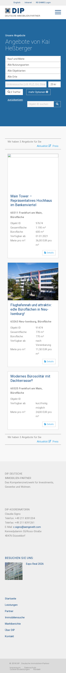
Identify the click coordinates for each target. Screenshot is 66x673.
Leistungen (11, 604)
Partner (9, 611)
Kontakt (9, 636)
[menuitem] (17, 2)
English (17, 2)
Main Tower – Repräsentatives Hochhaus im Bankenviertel (31, 200)
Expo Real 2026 (35, 563)
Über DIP (10, 630)
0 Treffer (15, 92)
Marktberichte (13, 623)
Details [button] (51, 252)
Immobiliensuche (15, 617)
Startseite (10, 598)
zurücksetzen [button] (15, 99)
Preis (55, 146)
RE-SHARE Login (43, 2)
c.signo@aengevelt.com (27, 527)
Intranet (28, 2)
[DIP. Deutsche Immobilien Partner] (27, 12)
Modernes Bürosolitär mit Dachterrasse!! (30, 378)
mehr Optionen (37, 92)
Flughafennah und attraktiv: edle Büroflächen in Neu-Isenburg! (31, 309)
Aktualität (42, 146)
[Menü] (56, 12)
